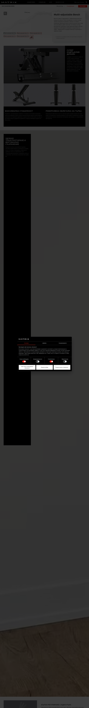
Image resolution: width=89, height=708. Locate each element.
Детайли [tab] (44, 343)
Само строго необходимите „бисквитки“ (27, 367)
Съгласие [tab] (26, 343)
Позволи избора (44, 367)
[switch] (37, 362)
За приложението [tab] (63, 343)
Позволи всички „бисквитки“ (61, 367)
